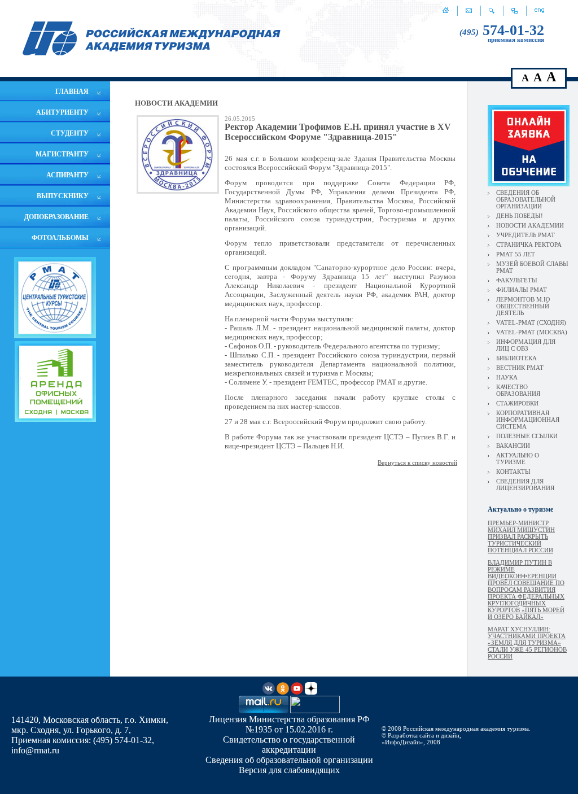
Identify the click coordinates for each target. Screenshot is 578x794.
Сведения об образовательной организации (289, 760)
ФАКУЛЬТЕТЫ (516, 280)
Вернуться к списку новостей (417, 462)
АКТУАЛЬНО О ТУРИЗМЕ (517, 458)
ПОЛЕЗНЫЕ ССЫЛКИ (527, 436)
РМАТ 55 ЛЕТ (515, 254)
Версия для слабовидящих (289, 770)
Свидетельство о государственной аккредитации (289, 744)
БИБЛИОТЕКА (516, 358)
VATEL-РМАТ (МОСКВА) (531, 332)
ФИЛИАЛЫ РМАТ (521, 289)
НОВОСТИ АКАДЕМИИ (530, 225)
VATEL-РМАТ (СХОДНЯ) (531, 322)
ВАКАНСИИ (513, 445)
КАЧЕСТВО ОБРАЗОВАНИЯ (518, 390)
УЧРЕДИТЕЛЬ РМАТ (525, 235)
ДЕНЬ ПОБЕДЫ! (519, 215)
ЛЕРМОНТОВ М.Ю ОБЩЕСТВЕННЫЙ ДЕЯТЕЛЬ (523, 306)
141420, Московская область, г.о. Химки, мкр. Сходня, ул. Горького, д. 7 (89, 725)
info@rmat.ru (35, 750)
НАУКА (507, 377)
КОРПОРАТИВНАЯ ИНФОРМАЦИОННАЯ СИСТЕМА (527, 419)
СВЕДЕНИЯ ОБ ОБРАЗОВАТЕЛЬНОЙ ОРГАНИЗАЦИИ (525, 199)
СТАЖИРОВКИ (517, 403)
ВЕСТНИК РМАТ (520, 367)
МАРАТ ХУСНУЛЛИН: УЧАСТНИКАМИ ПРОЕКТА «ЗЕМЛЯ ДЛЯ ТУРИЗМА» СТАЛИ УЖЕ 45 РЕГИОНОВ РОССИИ (527, 643)
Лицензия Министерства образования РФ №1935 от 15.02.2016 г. (289, 724)
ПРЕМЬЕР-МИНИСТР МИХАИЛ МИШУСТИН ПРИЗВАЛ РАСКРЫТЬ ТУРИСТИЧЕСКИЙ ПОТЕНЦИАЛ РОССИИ (521, 536)
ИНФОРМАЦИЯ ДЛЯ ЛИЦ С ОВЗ (525, 345)
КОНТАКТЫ (513, 471)
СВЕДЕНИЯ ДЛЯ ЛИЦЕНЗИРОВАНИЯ (525, 484)
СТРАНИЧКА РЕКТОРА (529, 244)
